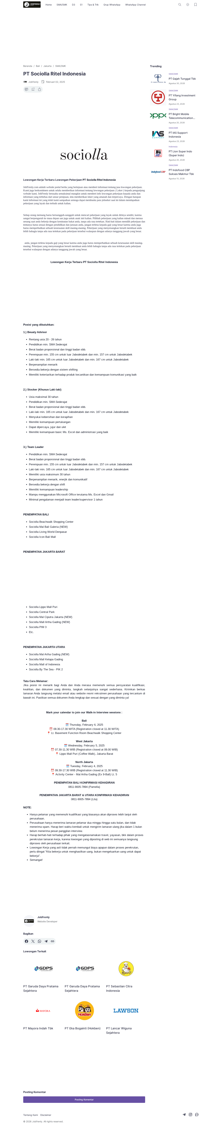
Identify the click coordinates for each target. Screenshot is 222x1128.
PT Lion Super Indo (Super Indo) (180, 153)
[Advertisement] (111, 36)
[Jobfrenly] (32, 4)
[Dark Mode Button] (187, 4)
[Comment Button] (26, 89)
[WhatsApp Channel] (197, 1114)
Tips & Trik (93, 4)
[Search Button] (180, 4)
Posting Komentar (84, 1099)
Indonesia (173, 146)
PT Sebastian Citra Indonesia (119, 988)
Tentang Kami (30, 1115)
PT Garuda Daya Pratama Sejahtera (40, 988)
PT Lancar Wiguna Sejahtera (119, 1030)
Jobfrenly (37, 1121)
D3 (73, 4)
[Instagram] (190, 1114)
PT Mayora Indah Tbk (38, 1028)
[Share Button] (39, 89)
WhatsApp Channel (135, 4)
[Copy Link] (52, 941)
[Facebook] (26, 941)
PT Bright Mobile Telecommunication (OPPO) (181, 116)
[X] (33, 941)
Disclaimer (45, 1115)
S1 (81, 4)
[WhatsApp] (39, 941)
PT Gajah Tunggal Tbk (182, 78)
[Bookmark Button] (195, 4)
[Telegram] (46, 941)
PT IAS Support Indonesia (178, 134)
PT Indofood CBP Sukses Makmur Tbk (181, 172)
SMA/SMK (62, 4)
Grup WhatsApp (112, 4)
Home (49, 4)
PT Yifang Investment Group (182, 97)
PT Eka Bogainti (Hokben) (83, 1028)
